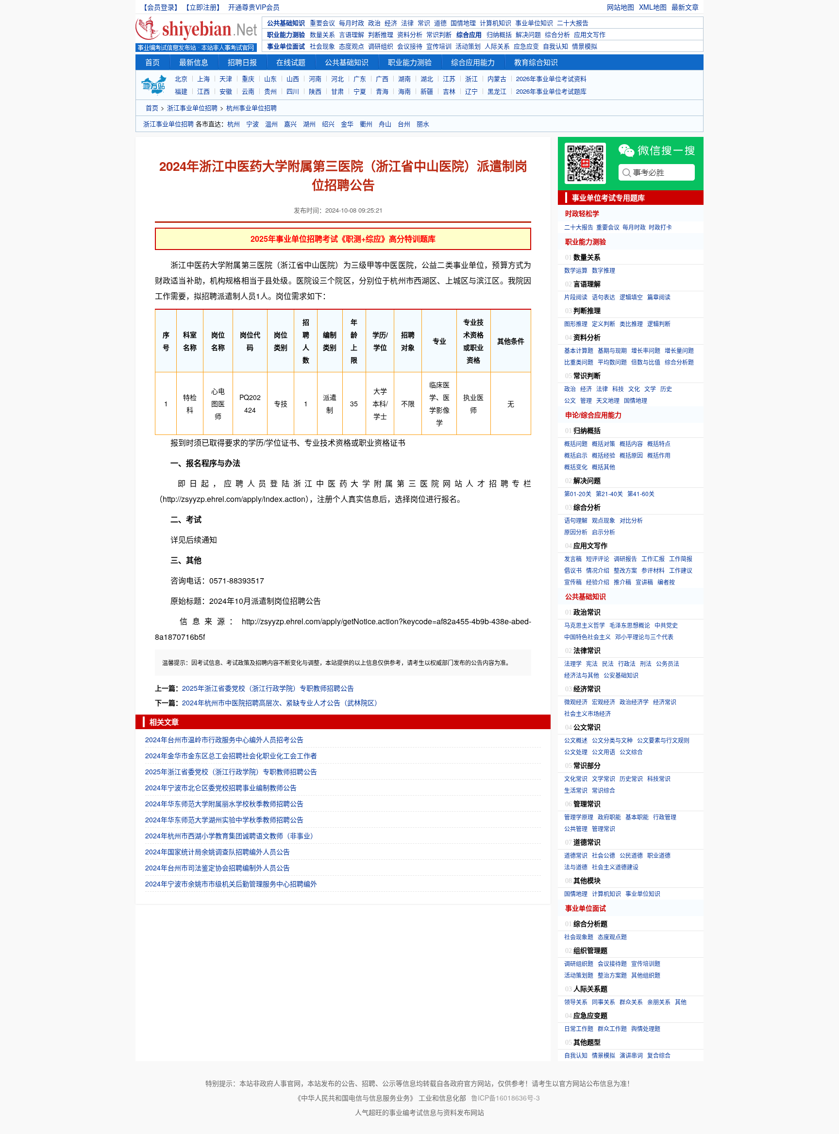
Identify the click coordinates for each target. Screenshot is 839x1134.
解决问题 (528, 34)
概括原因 (631, 455)
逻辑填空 (631, 297)
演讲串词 (631, 1055)
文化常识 (575, 778)
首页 (152, 62)
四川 (292, 91)
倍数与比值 (645, 362)
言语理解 (351, 34)
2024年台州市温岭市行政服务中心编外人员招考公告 (224, 739)
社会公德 (603, 855)
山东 (270, 78)
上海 (203, 78)
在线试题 (290, 62)
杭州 (233, 123)
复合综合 (659, 1055)
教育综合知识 (536, 62)
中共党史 (666, 625)
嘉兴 (290, 123)
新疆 (426, 91)
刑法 (646, 663)
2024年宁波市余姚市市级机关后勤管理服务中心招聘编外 (231, 883)
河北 (337, 78)
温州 (271, 123)
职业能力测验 (286, 34)
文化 (634, 388)
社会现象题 (578, 937)
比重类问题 (578, 362)
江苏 (449, 78)
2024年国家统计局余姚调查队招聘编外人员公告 (217, 851)
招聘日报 (242, 62)
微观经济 (575, 702)
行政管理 (664, 817)
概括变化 (575, 467)
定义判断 (603, 323)
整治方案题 (612, 975)
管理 (586, 400)
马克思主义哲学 (584, 625)
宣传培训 (439, 45)
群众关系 (631, 1002)
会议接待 (409, 45)
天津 (225, 78)
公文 (570, 400)
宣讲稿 (644, 582)
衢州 (366, 123)
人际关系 (497, 45)
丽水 (423, 123)
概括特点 (659, 443)
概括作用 (659, 455)
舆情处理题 (645, 1028)
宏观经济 (603, 702)
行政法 (627, 663)
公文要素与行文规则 (663, 740)
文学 (650, 388)
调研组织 (380, 45)
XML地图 (653, 7)
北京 (181, 78)
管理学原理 (578, 817)
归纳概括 (499, 34)
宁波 (252, 123)
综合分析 (557, 34)
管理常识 (603, 828)
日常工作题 (578, 1028)
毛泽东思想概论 (629, 625)
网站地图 (620, 7)
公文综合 (631, 752)
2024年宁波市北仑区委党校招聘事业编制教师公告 (221, 787)
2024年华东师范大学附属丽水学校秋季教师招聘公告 (224, 803)
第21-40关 (609, 493)
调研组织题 (578, 963)
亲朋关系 (659, 1002)
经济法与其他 (581, 675)
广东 (359, 78)
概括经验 (603, 455)
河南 (315, 78)
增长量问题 (679, 350)
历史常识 (631, 778)
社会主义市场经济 (587, 713)
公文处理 (575, 752)
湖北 (426, 78)
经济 (391, 22)
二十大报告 (572, 22)
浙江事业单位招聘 (192, 107)
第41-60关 (640, 493)
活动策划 (468, 45)
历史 (666, 388)
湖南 (404, 78)
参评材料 (653, 570)
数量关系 (322, 34)
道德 (440, 22)
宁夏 (359, 91)
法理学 (573, 663)
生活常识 (575, 790)
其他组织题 (645, 975)
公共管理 (575, 828)
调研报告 (625, 558)
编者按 (666, 582)
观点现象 (603, 520)
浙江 (471, 78)
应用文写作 (589, 34)
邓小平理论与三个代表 (644, 637)
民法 (608, 663)
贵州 (270, 91)
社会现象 (322, 45)
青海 (382, 91)
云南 (248, 91)
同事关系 (603, 1002)
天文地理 (608, 400)
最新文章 (685, 7)
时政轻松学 (582, 213)
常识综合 (603, 790)
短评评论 (597, 558)
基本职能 (637, 817)
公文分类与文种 (612, 740)
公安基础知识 (621, 675)
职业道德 (659, 855)
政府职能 (609, 817)
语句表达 (603, 297)
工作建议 (680, 570)
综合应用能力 (473, 62)
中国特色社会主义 (587, 637)
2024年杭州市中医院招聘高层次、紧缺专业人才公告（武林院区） (281, 702)
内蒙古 (496, 78)
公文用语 (603, 752)
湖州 (309, 123)
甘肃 (337, 91)
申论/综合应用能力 (593, 414)
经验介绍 (597, 582)
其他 (681, 1002)
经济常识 (664, 702)
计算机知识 (495, 22)
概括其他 (603, 467)
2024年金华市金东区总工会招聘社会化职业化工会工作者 (231, 755)
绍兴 (328, 123)
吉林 (449, 91)
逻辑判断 (659, 323)
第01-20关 (577, 493)
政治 (374, 22)
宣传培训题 (645, 963)
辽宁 (471, 91)
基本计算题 (578, 350)
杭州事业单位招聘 (251, 107)
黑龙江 (496, 91)
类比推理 (631, 323)
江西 (203, 91)
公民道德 (631, 855)
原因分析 (575, 532)
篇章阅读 (659, 297)
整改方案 (625, 570)
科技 (618, 388)
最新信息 (193, 62)
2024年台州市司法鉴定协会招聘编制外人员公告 (217, 867)
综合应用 (469, 34)
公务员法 (667, 663)
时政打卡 (660, 227)
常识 (424, 22)
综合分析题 (679, 362)
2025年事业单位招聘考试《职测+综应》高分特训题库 (343, 238)
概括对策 (603, 443)
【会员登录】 (160, 7)
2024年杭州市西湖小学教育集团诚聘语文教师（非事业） (231, 835)
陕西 (315, 91)
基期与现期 (612, 350)
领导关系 (575, 1002)
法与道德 (575, 867)
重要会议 (322, 22)
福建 (181, 91)
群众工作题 (612, 1028)
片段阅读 (575, 297)
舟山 (385, 123)
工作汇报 (653, 558)
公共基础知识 (286, 22)
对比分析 (631, 520)
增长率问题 (645, 350)
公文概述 (575, 740)
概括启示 (575, 455)
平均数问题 (612, 362)
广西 (382, 78)
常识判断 (439, 34)
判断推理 (380, 34)
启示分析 (603, 532)
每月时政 (351, 22)
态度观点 (351, 45)
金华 (347, 123)
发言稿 (573, 558)
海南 (404, 91)
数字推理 (603, 270)
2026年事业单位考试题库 (551, 91)
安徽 (225, 91)
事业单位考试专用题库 (608, 197)
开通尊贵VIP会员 (254, 7)
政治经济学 (634, 702)
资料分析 (409, 34)
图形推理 (575, 323)
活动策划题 (578, 975)
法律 (407, 22)
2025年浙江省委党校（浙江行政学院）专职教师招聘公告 (268, 688)
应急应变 (526, 45)
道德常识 (575, 855)
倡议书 (573, 570)
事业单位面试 (286, 45)
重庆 (248, 78)
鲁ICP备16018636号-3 (505, 1097)
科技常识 (659, 778)
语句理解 (575, 520)
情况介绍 (597, 570)
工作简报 (680, 558)
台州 (404, 123)
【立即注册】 (204, 7)
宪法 (592, 663)
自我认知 (555, 45)
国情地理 (463, 22)
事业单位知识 (534, 22)
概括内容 (631, 443)
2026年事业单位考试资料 (551, 78)
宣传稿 (573, 582)
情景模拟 (584, 45)
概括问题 (575, 443)
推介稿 (622, 582)
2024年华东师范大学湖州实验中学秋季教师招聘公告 (224, 819)
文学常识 (603, 778)
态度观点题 (612, 937)
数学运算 (575, 270)
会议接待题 (612, 963)
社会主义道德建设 (615, 867)
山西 (292, 78)
